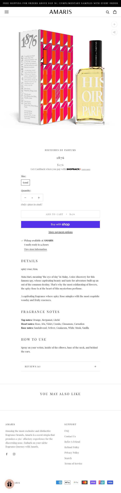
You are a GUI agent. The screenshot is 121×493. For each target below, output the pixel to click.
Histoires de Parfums (60, 150)
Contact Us (70, 436)
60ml (25, 182)
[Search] (107, 12)
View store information (35, 249)
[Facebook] (7, 454)
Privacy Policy (71, 452)
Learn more (86, 169)
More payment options (61, 231)
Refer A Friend (72, 441)
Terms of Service (73, 463)
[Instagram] (14, 454)
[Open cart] (114, 12)
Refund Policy (71, 447)
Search (68, 458)
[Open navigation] (7, 11)
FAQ (66, 430)
